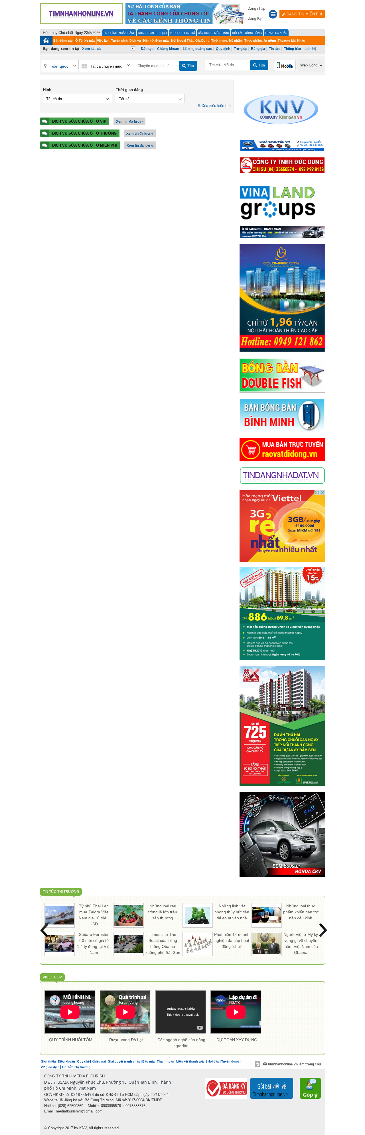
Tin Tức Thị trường (61, 892)
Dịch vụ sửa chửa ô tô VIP (79, 121)
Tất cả (124, 99)
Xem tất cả (91, 48)
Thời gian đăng (129, 90)
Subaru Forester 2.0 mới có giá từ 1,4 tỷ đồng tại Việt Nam (94, 943)
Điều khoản (66, 1061)
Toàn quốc (59, 66)
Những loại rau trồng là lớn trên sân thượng (162, 912)
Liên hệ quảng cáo (197, 49)
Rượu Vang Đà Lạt (126, 1039)
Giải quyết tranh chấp (124, 1061)
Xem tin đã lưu (129, 122)
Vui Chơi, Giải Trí (182, 33)
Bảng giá (258, 49)
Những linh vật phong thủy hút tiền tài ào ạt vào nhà (231, 912)
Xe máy (89, 40)
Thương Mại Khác (291, 40)
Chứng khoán (168, 49)
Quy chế (83, 1061)
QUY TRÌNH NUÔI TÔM (70, 1039)
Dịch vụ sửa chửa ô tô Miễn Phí (84, 145)
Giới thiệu (48, 1061)
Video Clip (52, 977)
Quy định (223, 49)
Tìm (190, 66)
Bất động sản (63, 40)
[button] (273, 15)
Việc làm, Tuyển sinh (112, 40)
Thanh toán (165, 1061)
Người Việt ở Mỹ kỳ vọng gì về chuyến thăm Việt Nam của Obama (300, 943)
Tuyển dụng (230, 1061)
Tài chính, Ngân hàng (119, 33)
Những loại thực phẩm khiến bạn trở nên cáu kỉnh (301, 912)
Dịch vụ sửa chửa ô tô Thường (84, 133)
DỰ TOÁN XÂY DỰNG (236, 1039)
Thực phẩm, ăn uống (260, 40)
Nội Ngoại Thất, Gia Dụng (190, 40)
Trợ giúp (240, 49)
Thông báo (292, 49)
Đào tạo (147, 49)
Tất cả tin (54, 99)
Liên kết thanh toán (191, 1061)
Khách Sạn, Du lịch (152, 33)
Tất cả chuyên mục (106, 66)
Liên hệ (310, 49)
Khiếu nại (99, 1061)
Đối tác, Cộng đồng (247, 33)
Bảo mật (148, 1061)
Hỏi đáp (213, 1061)
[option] (70, 1017)
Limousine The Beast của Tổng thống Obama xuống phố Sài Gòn (162, 943)
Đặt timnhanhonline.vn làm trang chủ (291, 1064)
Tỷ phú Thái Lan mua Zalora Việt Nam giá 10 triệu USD (94, 915)
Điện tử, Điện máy (156, 40)
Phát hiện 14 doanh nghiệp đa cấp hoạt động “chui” (232, 940)
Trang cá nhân (276, 33)
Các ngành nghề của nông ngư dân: (181, 1042)
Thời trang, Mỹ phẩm (227, 40)
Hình (47, 90)
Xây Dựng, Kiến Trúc (213, 33)
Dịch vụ (135, 40)
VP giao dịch (50, 1067)
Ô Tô (79, 40)
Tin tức (274, 49)
